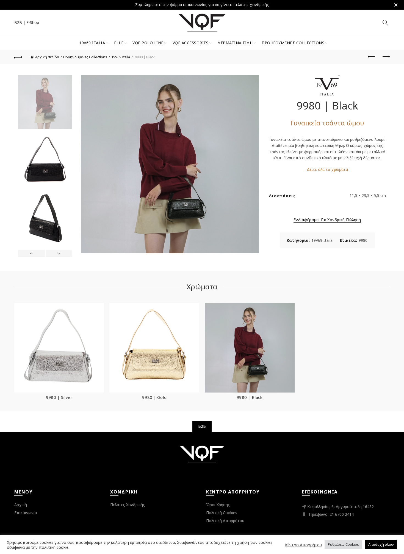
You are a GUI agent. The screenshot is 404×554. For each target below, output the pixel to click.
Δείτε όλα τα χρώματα (327, 169)
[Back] (18, 56)
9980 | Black (250, 397)
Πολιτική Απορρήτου (225, 520)
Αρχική (20, 504)
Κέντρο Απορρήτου (303, 544)
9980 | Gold (154, 397)
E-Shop (32, 22)
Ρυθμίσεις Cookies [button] (343, 544)
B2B (18, 22)
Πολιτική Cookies (221, 512)
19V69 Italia (92, 42)
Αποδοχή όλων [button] (381, 544)
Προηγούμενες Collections (293, 42)
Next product (385, 56)
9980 (363, 240)
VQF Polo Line (148, 42)
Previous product (372, 56)
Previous (31, 253)
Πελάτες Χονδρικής (127, 504)
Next (59, 253)
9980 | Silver (59, 397)
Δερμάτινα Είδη (235, 42)
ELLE (118, 42)
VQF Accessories (191, 42)
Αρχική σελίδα (47, 56)
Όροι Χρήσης (218, 504)
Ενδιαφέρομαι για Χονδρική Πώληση (327, 219)
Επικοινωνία (25, 512)
